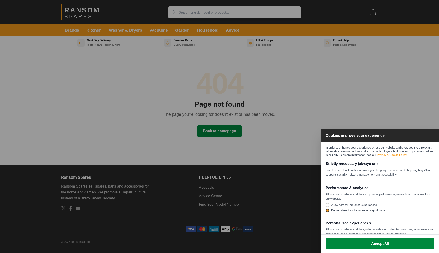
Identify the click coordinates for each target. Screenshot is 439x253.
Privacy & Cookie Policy (392, 155)
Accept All (380, 244)
